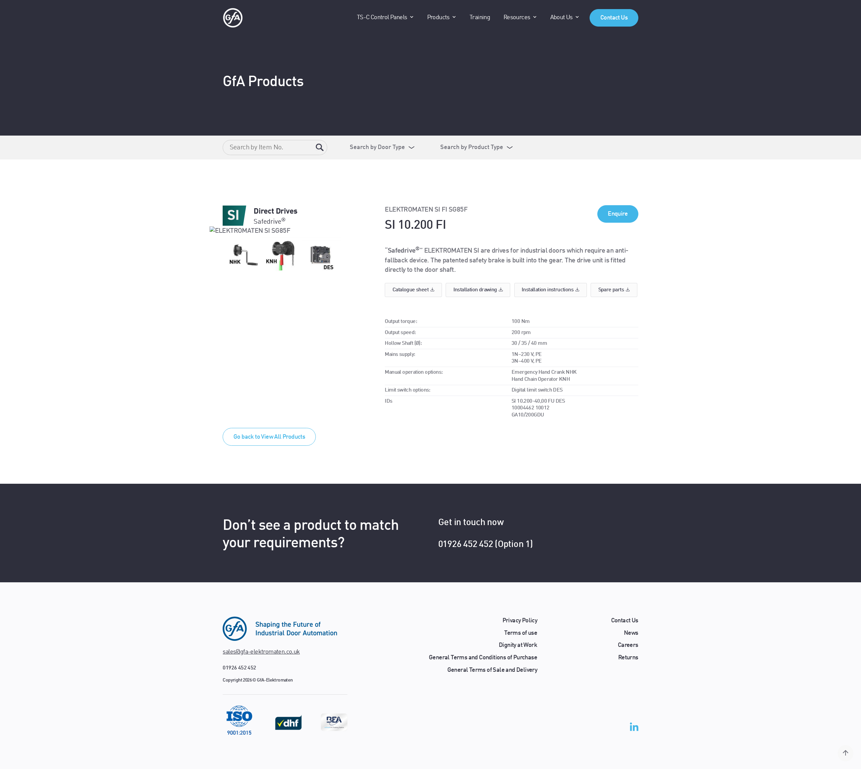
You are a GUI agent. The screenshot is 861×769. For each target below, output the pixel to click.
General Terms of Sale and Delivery (492, 670)
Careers (628, 645)
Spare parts (611, 290)
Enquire (618, 214)
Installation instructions (547, 290)
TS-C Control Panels (382, 17)
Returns (628, 658)
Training (480, 17)
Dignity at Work (518, 645)
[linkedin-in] (634, 728)
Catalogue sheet (410, 290)
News (631, 633)
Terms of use (520, 633)
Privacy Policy (519, 621)
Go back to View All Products (269, 437)
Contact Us (614, 18)
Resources (516, 17)
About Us (561, 17)
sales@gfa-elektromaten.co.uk (261, 652)
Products (438, 17)
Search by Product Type (471, 147)
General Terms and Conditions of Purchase (483, 658)
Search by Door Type (377, 147)
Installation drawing (475, 290)
